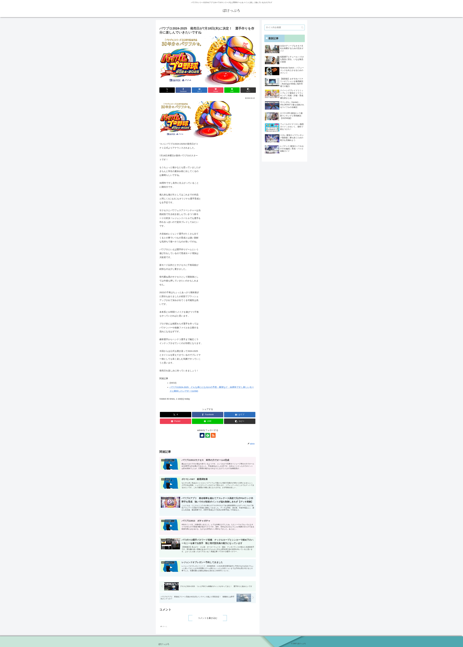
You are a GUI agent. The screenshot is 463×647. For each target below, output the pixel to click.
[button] (248, 90)
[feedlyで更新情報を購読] (207, 435)
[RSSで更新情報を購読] (213, 435)
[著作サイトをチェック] (202, 435)
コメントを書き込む (207, 618)
